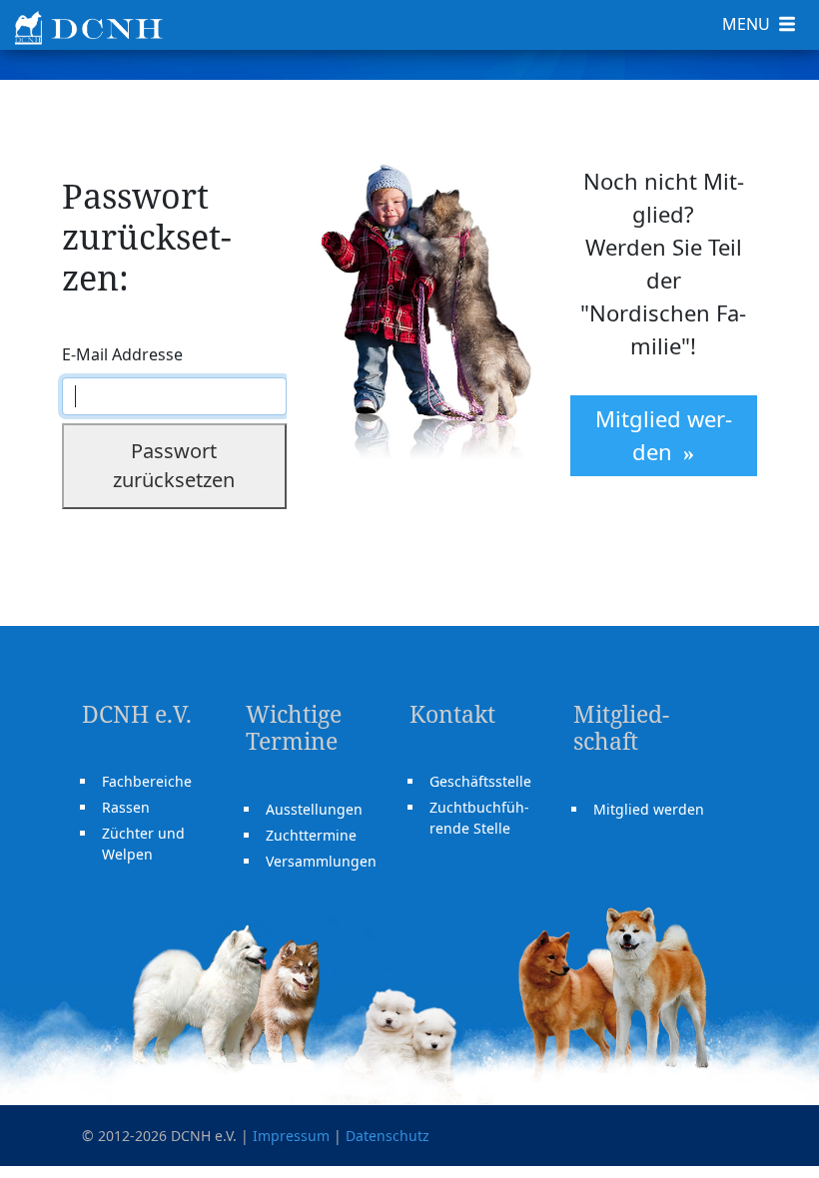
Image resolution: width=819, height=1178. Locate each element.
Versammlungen (321, 861)
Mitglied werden (663, 434)
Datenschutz (387, 1135)
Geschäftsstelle (480, 781)
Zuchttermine (311, 835)
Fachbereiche (147, 781)
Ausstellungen (314, 809)
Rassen (126, 807)
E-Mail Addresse (122, 354)
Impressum (291, 1135)
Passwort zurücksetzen (174, 465)
